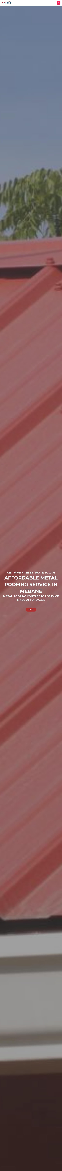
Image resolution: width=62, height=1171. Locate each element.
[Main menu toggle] (58, 3)
